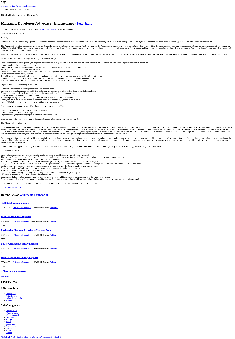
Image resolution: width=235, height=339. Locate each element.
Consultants (10, 324)
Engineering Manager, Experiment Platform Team (26, 230)
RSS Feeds (17, 337)
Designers (10, 317)
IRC (10, 337)
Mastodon (5, 337)
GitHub (25, 337)
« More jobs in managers (13, 271)
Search (5, 9)
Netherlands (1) (12, 296)
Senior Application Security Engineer (19, 243)
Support (9, 333)
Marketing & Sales (13, 315)
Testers (8, 322)
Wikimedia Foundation (47, 29)
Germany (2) (11, 294)
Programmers (11, 326)
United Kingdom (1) (14, 298)
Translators (10, 330)
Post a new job (6, 276)
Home (3, 6)
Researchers (10, 328)
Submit (18, 6)
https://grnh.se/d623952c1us (12, 187)
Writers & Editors (12, 313)
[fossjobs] (3, 4)
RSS (13, 6)
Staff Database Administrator (15, 203)
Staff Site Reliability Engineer (16, 216)
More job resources (29, 6)
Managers (9, 319)
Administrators (11, 311)
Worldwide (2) (11, 300)
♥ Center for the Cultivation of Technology (45, 337)
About (8, 6)
